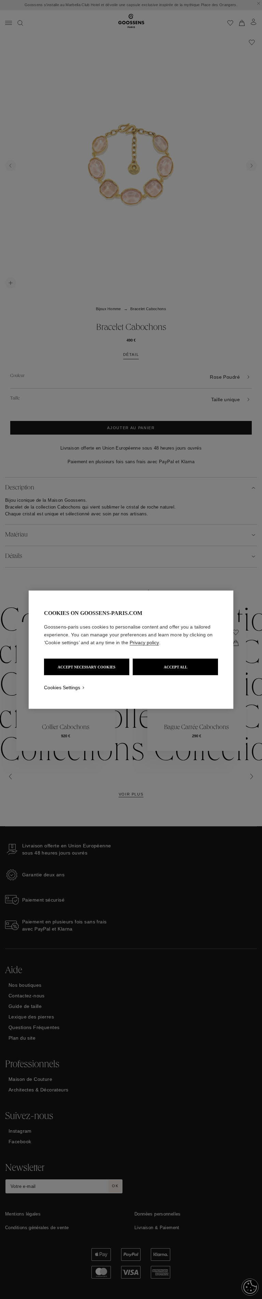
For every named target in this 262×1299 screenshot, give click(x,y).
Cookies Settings (62, 687)
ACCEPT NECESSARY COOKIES (86, 667)
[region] (131, 649)
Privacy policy (144, 642)
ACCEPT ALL (175, 667)
